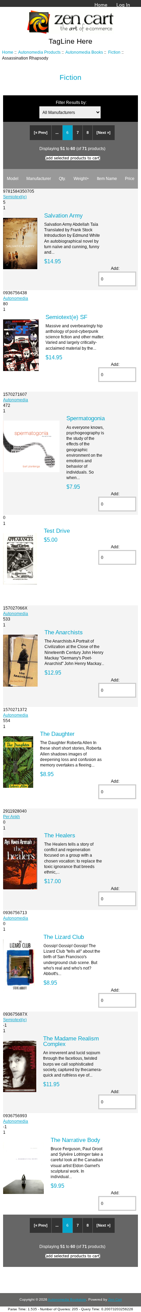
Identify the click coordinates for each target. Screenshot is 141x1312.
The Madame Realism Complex (71, 1041)
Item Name (107, 178)
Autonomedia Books (84, 52)
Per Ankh (11, 816)
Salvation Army (63, 215)
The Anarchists (63, 632)
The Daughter (57, 733)
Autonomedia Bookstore (67, 1299)
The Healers (59, 835)
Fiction (114, 52)
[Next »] (104, 132)
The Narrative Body (75, 1139)
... (57, 132)
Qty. (62, 178)
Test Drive (57, 530)
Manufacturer (38, 178)
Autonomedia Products (39, 52)
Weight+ (81, 178)
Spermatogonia (85, 418)
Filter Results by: (71, 102)
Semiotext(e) (15, 196)
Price (129, 178)
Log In (123, 5)
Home (100, 5)
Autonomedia (15, 298)
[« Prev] (41, 132)
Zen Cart (115, 1299)
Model (12, 178)
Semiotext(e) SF (66, 317)
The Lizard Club (63, 936)
